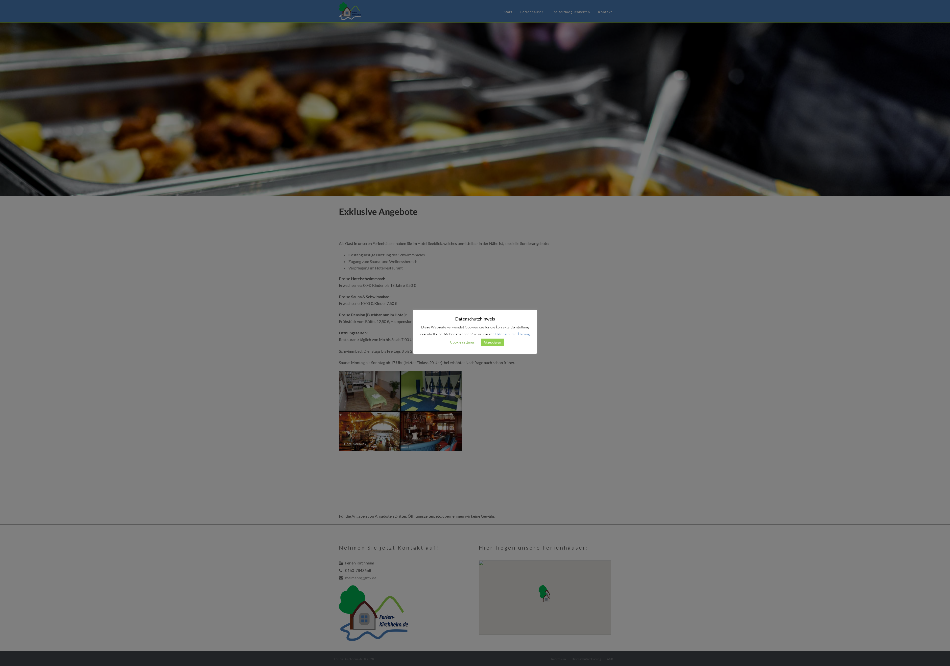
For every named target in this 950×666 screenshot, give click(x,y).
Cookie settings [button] (462, 342)
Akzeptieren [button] (492, 342)
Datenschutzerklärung (512, 334)
